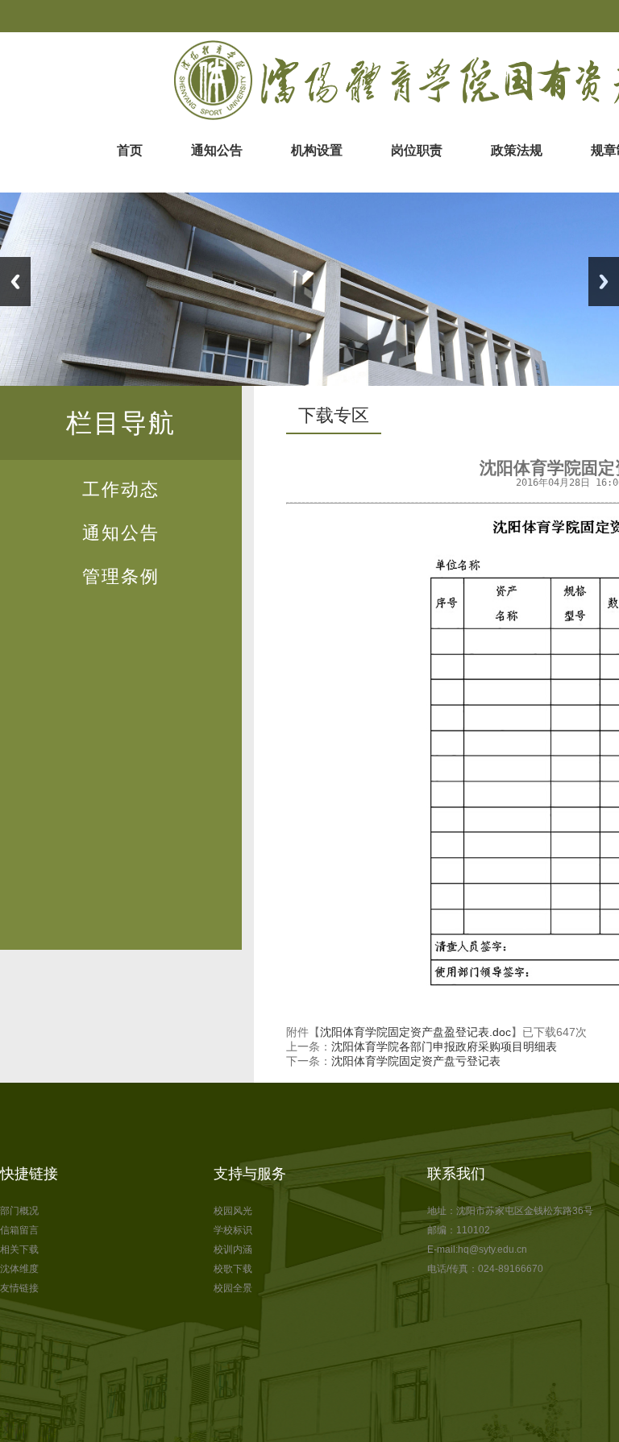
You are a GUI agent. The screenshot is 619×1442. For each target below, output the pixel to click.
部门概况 (19, 1210)
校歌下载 (233, 1268)
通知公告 (217, 150)
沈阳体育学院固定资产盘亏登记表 (416, 1061)
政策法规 (516, 150)
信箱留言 (19, 1230)
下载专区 (333, 415)
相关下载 (19, 1249)
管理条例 (121, 576)
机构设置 (317, 150)
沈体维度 (19, 1268)
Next (603, 281)
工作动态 (121, 489)
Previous (15, 281)
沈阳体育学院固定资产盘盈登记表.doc (415, 1032)
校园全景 (233, 1288)
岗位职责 (416, 150)
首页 (130, 150)
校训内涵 (233, 1249)
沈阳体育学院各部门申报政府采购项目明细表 (444, 1046)
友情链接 (19, 1288)
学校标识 (233, 1230)
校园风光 (233, 1210)
